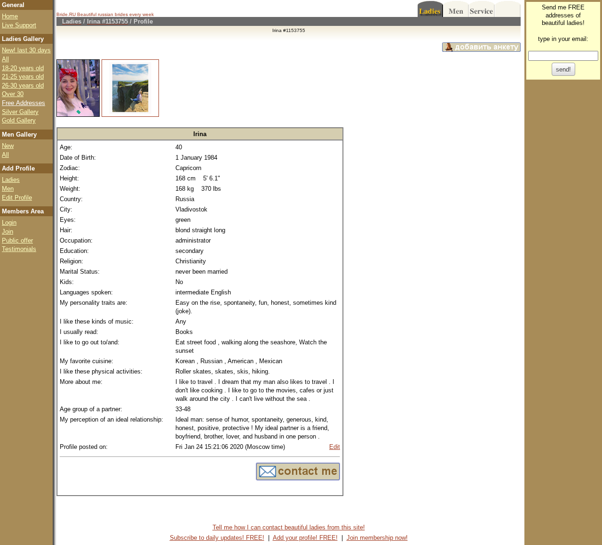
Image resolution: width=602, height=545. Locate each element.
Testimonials (19, 248)
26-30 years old (23, 85)
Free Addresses (23, 102)
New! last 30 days (26, 50)
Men (8, 188)
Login (9, 222)
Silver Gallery (20, 111)
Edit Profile (17, 197)
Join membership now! (377, 537)
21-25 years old (23, 76)
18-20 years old (23, 68)
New (8, 145)
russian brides (113, 14)
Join (7, 231)
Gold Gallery (19, 120)
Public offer (17, 240)
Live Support (19, 25)
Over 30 (13, 94)
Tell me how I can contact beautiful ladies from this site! (289, 527)
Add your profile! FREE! (305, 537)
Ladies (11, 179)
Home (10, 16)
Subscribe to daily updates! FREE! (217, 537)
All (5, 59)
